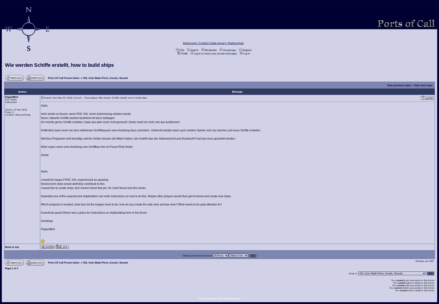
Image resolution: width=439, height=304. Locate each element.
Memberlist (211, 50)
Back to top (12, 247)
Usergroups (229, 50)
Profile (184, 53)
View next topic (423, 85)
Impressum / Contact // (197, 43)
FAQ (181, 50)
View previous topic (399, 85)
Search (194, 50)
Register (247, 50)
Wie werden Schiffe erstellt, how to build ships (59, 65)
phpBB (212, 298)
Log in (246, 53)
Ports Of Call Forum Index (63, 78)
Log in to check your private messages (215, 53)
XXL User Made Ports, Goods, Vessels (105, 78)
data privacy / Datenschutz (227, 43)
